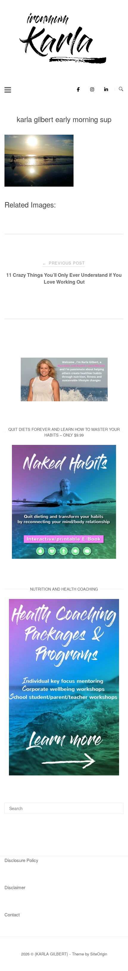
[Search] (117, 805)
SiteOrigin (98, 954)
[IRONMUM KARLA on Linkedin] (104, 89)
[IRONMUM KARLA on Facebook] (76, 89)
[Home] (64, 64)
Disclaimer (14, 887)
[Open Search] (121, 89)
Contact (12, 914)
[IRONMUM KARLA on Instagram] (90, 89)
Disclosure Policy (21, 860)
